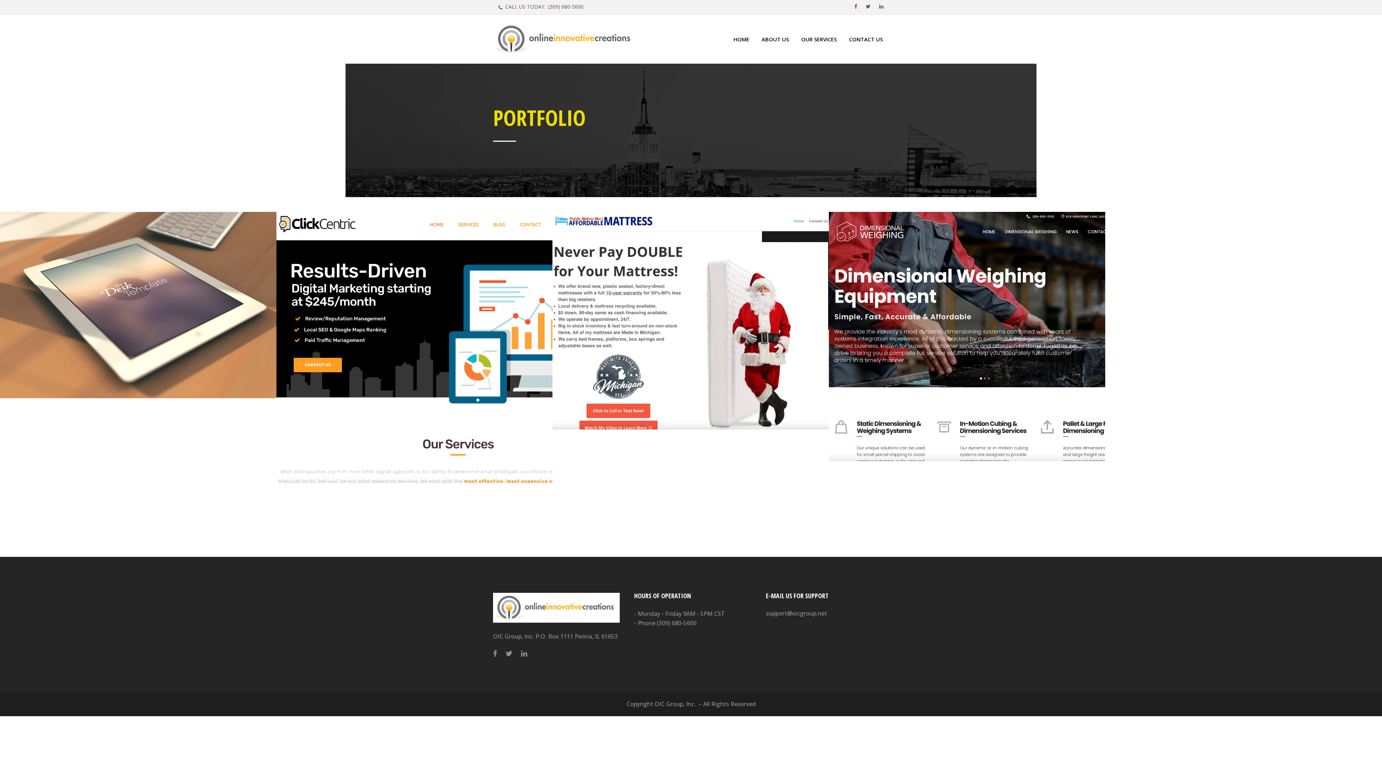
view (153, 320)
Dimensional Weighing (966, 322)
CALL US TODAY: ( (543, 6)
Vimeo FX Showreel (138, 286)
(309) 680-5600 (676, 623)
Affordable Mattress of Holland (691, 307)
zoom (125, 320)
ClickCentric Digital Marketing (414, 333)
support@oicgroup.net (796, 613)
